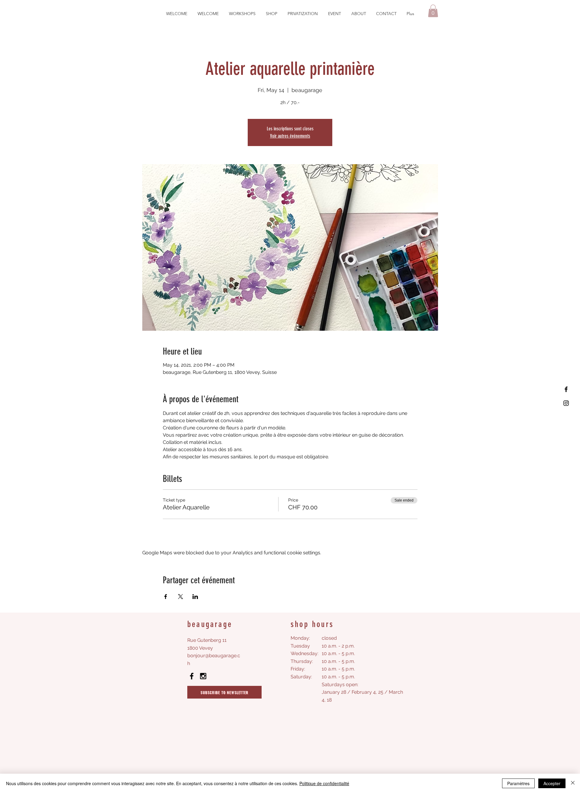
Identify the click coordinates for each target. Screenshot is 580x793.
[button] (433, 11)
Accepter (551, 783)
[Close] (572, 783)
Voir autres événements (290, 136)
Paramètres (518, 783)
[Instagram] (566, 403)
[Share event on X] (180, 596)
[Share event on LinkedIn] (195, 596)
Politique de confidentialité (324, 783)
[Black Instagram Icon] (203, 676)
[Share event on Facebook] (166, 596)
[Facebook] (566, 389)
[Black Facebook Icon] (191, 676)
